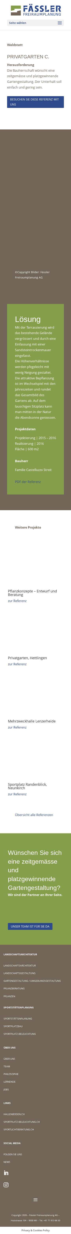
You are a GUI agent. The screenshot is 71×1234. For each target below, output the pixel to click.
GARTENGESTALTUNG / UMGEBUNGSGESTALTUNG (32, 981)
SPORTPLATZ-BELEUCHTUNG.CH (22, 1122)
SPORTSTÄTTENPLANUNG (18, 1018)
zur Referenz (17, 601)
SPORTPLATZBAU (13, 1026)
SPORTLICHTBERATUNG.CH (19, 1129)
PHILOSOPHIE (11, 1074)
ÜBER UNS (9, 1058)
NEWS (7, 1162)
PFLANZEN (9, 996)
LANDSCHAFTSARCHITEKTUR (20, 965)
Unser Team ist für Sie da (30, 926)
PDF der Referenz (28, 482)
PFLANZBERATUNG (14, 988)
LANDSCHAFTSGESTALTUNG (20, 973)
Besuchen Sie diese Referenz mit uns (34, 101)
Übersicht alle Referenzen (34, 815)
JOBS (6, 1089)
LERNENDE (10, 1081)
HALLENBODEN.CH (14, 1114)
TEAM (7, 1066)
